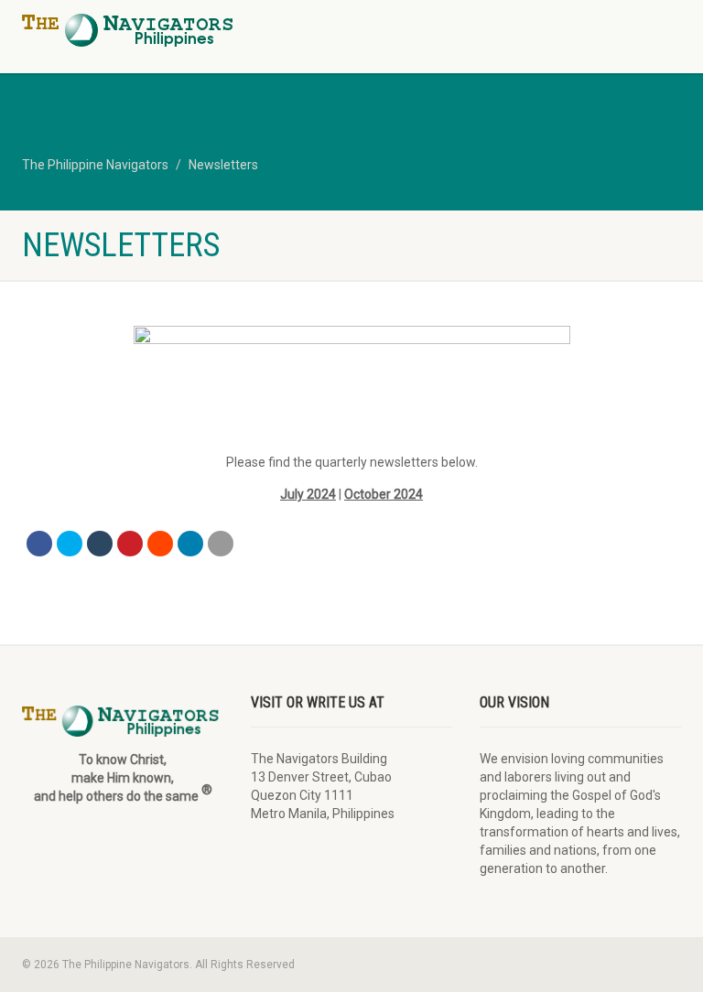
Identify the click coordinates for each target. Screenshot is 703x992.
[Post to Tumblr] (100, 543)
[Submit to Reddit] (160, 543)
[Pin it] (130, 543)
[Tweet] (69, 543)
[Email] (220, 543)
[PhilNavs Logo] (180, 30)
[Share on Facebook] (39, 543)
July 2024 (308, 494)
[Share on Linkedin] (190, 543)
